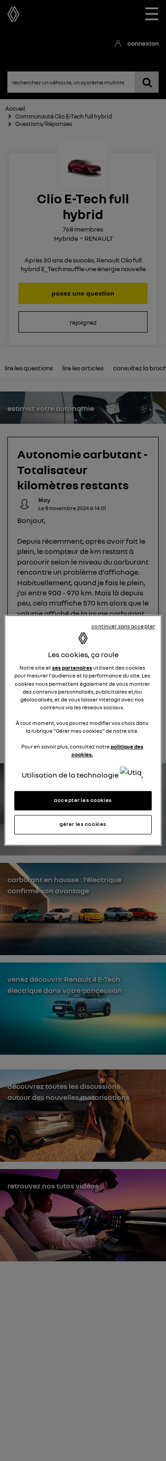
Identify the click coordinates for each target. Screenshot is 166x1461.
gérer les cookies (83, 824)
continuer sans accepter (123, 626)
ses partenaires (72, 668)
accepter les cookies (83, 800)
